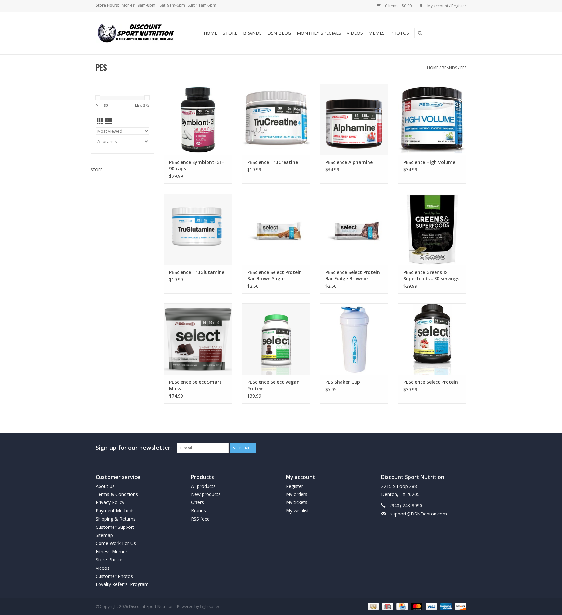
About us (105, 486)
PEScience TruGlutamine (196, 272)
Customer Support (115, 527)
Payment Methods (115, 510)
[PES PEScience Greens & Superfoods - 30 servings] (432, 229)
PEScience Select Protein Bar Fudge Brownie (352, 275)
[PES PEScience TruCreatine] (276, 119)
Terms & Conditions (117, 494)
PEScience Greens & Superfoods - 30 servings (431, 275)
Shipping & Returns (116, 519)
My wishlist (297, 510)
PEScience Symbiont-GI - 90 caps (196, 165)
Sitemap (104, 535)
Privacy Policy (110, 502)
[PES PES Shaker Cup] (354, 339)
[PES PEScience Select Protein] (432, 339)
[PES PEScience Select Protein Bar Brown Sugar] (276, 229)
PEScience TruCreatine (272, 162)
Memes (376, 33)
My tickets (296, 502)
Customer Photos (114, 576)
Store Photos (110, 559)
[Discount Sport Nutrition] (138, 33)
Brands (252, 33)
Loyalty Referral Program (122, 584)
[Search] (419, 33)
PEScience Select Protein (430, 382)
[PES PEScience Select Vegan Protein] (276, 339)
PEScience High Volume (429, 162)
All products (203, 486)
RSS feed (200, 519)
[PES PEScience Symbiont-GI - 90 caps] (198, 119)
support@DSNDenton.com (418, 514)
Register (294, 486)
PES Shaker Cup (342, 382)
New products (206, 494)
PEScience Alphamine (349, 162)
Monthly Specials (319, 33)
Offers (197, 502)
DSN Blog (279, 33)
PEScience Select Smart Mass (195, 385)
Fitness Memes (112, 551)
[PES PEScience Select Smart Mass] (198, 339)
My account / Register (446, 5)
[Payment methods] (373, 606)
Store (230, 33)
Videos (355, 33)
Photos (399, 33)
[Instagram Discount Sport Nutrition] (461, 448)
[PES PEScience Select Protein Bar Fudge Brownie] (354, 229)
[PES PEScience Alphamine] (354, 119)
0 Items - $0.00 (398, 5)
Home (210, 33)
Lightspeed (210, 606)
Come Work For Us (116, 543)
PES (463, 68)
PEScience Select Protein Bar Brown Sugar (274, 275)
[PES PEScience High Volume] (432, 119)
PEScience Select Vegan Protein (273, 385)
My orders (296, 494)
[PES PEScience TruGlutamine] (198, 229)
